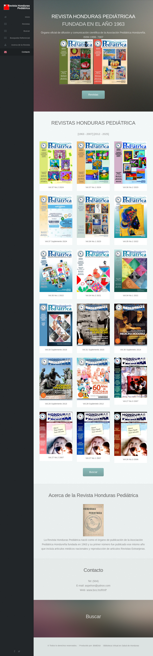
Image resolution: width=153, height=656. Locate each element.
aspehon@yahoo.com (97, 585)
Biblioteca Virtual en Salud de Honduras (121, 645)
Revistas (93, 94)
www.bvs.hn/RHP (97, 590)
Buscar (93, 472)
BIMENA (97, 645)
